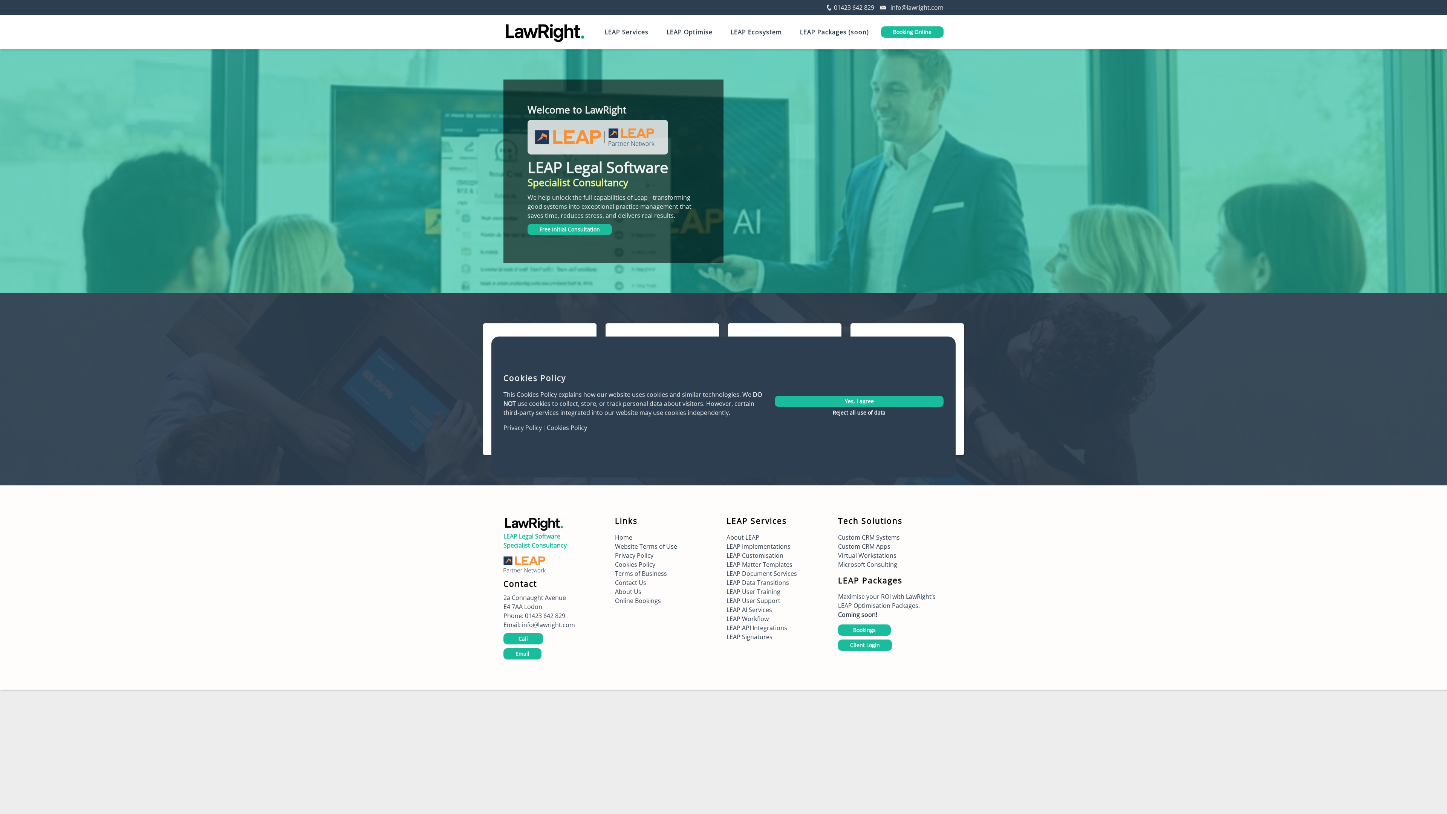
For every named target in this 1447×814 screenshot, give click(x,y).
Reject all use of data (859, 412)
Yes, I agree (859, 401)
